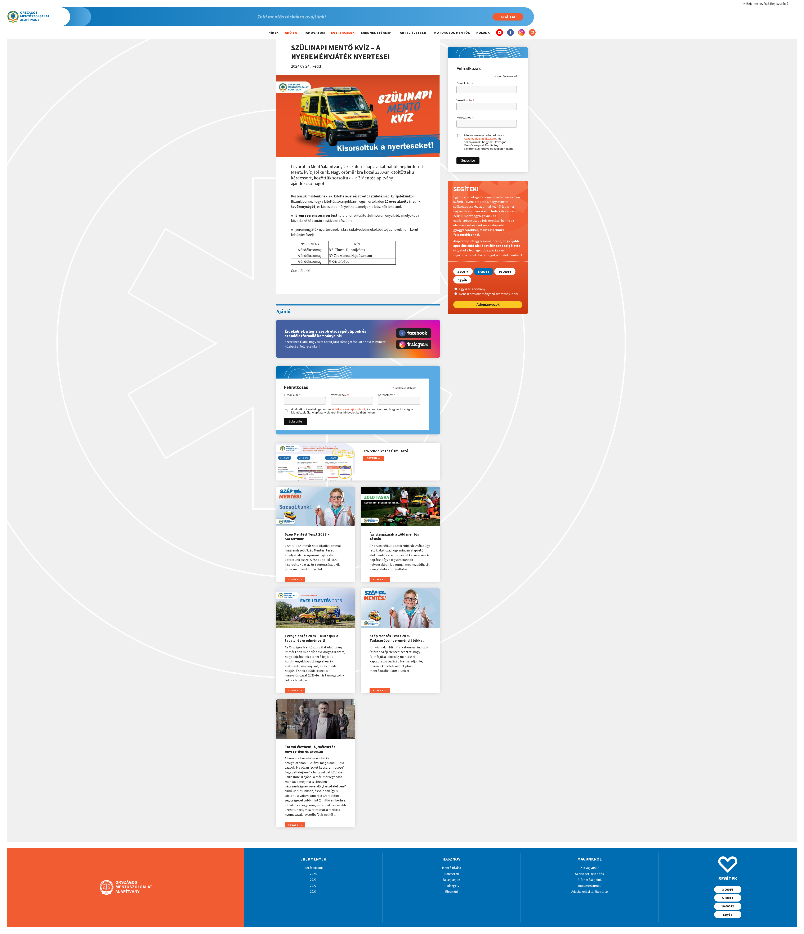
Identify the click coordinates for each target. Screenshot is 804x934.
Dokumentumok (589, 886)
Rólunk (483, 32)
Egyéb (462, 280)
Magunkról (589, 859)
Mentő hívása (451, 868)
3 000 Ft (463, 271)
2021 (313, 891)
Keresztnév (386, 395)
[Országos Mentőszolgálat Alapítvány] (49, 16)
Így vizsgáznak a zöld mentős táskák (394, 536)
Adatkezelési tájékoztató (589, 891)
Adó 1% (291, 32)
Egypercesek (342, 32)
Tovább (371, 458)
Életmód (451, 891)
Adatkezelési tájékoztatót (348, 409)
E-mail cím (292, 395)
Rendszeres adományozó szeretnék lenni (488, 293)
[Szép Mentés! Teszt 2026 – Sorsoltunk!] (315, 506)
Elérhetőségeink (590, 879)
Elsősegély (451, 886)
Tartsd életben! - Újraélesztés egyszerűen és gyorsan (310, 749)
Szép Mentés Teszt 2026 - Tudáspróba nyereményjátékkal (397, 638)
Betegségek (451, 879)
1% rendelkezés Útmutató (385, 450)
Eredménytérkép (376, 32)
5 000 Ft (483, 271)
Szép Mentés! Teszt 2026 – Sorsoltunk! (307, 536)
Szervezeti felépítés (589, 874)
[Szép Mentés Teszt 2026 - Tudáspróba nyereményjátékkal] (400, 608)
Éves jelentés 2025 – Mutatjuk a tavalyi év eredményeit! (311, 638)
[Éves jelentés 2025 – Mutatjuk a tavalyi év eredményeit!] (315, 608)
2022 (313, 886)
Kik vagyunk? (589, 868)
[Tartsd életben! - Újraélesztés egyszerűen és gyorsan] (315, 719)
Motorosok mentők (452, 32)
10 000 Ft (505, 271)
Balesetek (451, 874)
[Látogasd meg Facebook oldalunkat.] (413, 333)
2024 (313, 874)
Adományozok (488, 304)
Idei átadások (313, 868)
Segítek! (508, 17)
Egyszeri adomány (472, 289)
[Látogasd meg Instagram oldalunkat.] (413, 344)
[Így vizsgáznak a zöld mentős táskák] (400, 506)
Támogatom (314, 32)
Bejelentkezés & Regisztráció (767, 4)
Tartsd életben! (413, 32)
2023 (313, 879)
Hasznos (451, 859)
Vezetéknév (340, 395)
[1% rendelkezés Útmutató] (315, 462)
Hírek (273, 32)
